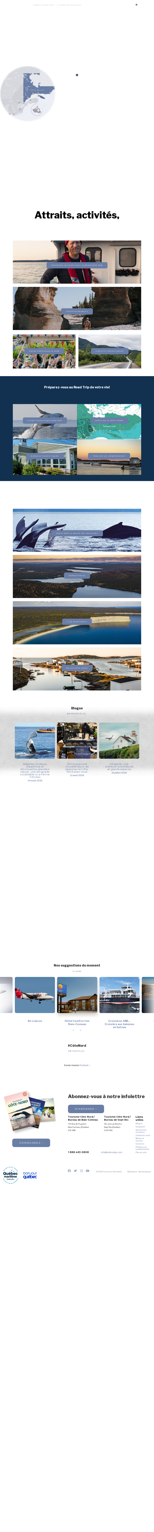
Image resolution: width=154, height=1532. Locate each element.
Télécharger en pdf (109, 426)
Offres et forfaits (97, 9)
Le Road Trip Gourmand (69, 5)
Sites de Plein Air (101, 12)
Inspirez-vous (116, 9)
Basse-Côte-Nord (77, 668)
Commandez (30, 1142)
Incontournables (77, 311)
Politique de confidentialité (142, 1148)
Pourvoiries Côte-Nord (80, 12)
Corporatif (140, 1127)
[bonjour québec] (29, 1175)
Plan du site (141, 1152)
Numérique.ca (145, 1172)
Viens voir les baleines (55, 12)
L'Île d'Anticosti (77, 622)
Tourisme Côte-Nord (14, 8)
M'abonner (85, 1108)
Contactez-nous (143, 1135)
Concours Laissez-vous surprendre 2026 (77, 265)
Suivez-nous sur (76, 1066)
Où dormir (66, 9)
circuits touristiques (110, 351)
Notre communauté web (44, 351)
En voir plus (76, 1051)
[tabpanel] (77, 49)
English (143, 9)
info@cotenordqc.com (111, 1152)
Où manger (80, 9)
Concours (91, 5)
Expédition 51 (77, 576)
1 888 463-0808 (78, 1152)
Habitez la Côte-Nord (43, 5)
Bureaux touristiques (45, 456)
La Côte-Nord (38, 9)
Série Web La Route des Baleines (77, 533)
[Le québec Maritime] (10, 1175)
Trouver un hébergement (109, 456)
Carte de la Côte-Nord (109, 420)
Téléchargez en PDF (45, 427)
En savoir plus (76, 714)
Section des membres (141, 1131)
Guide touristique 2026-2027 (44, 420)
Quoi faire (52, 9)
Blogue (139, 1123)
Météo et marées (140, 1139)
